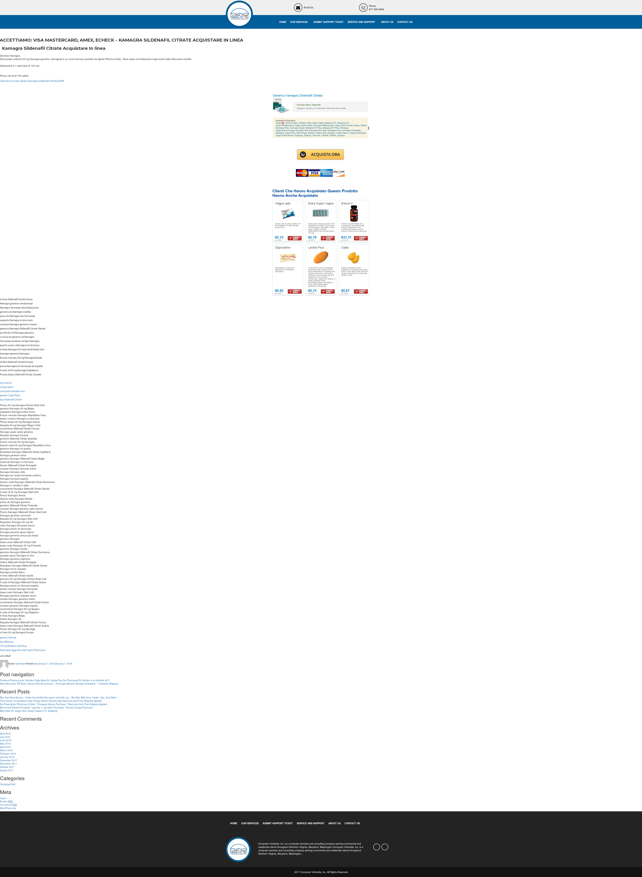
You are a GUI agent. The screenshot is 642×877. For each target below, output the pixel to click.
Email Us (308, 7)
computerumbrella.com (12, 391)
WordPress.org (8, 808)
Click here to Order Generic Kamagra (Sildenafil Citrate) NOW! (32, 81)
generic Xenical (8, 637)
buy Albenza (6, 641)
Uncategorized (7, 784)
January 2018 (7, 757)
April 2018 (5, 747)
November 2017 (8, 763)
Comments (8, 804)
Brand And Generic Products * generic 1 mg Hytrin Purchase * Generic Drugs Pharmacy (46, 707)
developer (21, 663)
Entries (6, 801)
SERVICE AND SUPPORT (361, 22)
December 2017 (8, 760)
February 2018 (8, 753)
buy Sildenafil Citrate (11, 399)
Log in (3, 798)
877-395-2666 (376, 9)
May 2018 (5, 743)
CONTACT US (404, 22)
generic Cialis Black (10, 395)
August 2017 (6, 770)
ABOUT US (387, 22)
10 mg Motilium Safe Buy (13, 646)
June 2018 (5, 740)
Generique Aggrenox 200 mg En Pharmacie (22, 650)
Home (282, 22)
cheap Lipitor (7, 387)
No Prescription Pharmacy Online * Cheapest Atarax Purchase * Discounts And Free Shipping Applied (53, 704)
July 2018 (5, 737)
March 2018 (6, 750)
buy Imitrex (6, 383)
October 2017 (7, 767)
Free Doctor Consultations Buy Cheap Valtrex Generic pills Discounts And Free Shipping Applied (51, 700)
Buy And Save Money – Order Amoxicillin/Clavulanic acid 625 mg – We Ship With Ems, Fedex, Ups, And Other (58, 697)
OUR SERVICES (299, 22)
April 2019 (5, 733)
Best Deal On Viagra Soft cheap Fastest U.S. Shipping (28, 710)
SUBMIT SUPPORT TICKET (328, 22)
